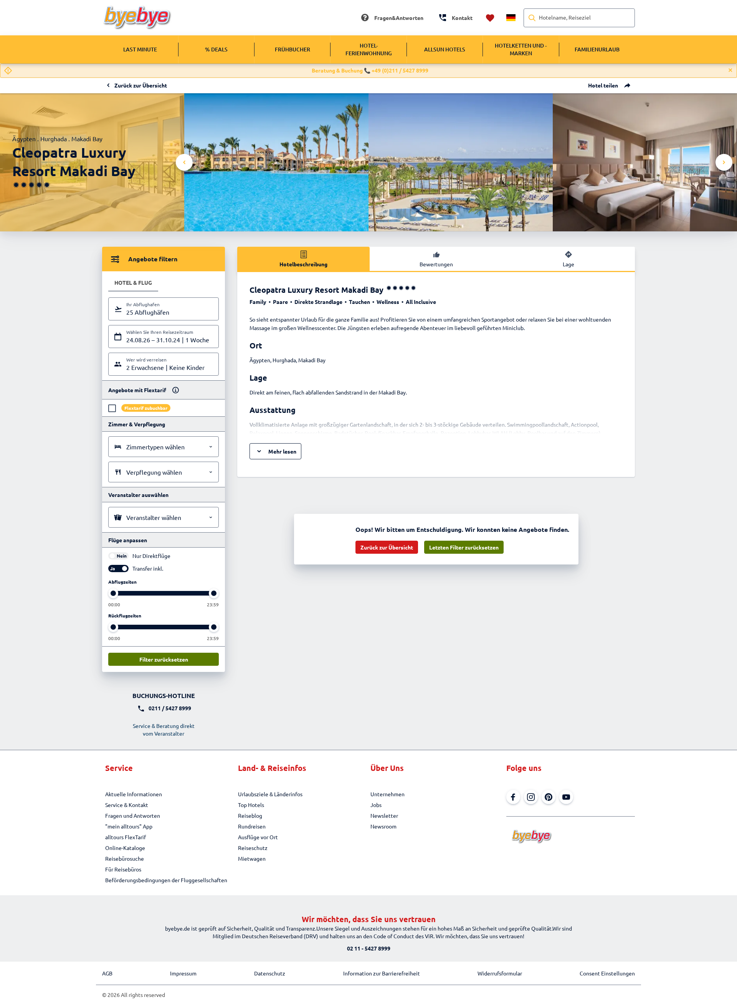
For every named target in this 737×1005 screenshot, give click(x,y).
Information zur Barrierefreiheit (381, 973)
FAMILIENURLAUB (597, 49)
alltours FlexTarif (125, 836)
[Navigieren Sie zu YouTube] (566, 797)
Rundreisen (252, 826)
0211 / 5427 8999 (170, 708)
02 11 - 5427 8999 (368, 948)
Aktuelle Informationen (133, 793)
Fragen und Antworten (132, 815)
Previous (184, 162)
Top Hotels (251, 804)
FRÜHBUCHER (292, 49)
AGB (107, 973)
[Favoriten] (490, 17)
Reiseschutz (253, 847)
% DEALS (216, 49)
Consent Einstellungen (607, 973)
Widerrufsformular (500, 973)
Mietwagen (252, 858)
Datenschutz (269, 973)
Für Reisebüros (123, 869)
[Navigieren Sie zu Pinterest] (548, 797)
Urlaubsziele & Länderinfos (270, 793)
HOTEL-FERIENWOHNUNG (368, 49)
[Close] (730, 70)
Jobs (376, 804)
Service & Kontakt (126, 804)
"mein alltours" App (128, 826)
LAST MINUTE (140, 49)
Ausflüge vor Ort (258, 836)
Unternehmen (387, 793)
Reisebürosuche (124, 858)
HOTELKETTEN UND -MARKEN (521, 49)
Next (724, 162)
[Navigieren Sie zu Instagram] (531, 797)
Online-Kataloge (125, 847)
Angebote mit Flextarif (137, 389)
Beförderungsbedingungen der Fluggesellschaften (166, 879)
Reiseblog (250, 815)
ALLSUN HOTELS (444, 49)
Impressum (183, 973)
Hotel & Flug (133, 282)
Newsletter (384, 815)
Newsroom (383, 826)
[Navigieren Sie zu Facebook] (513, 797)
